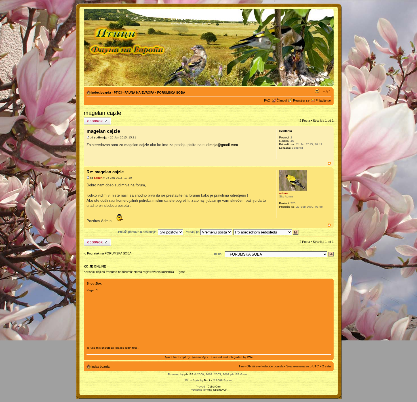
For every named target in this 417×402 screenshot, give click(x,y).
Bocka (208, 380)
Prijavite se (323, 100)
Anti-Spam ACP (217, 389)
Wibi (249, 357)
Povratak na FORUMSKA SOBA (109, 253)
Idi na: (218, 254)
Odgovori (90, 119)
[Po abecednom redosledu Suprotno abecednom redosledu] (266, 231)
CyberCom (214, 386)
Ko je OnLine (95, 266)
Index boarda (101, 92)
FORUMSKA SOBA (171, 92)
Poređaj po (192, 231)
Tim (241, 366)
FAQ (267, 100)
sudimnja (100, 137)
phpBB (188, 374)
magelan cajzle (102, 113)
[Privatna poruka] (283, 155)
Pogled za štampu (318, 91)
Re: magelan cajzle (105, 171)
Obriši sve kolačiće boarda (265, 366)
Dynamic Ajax (199, 357)
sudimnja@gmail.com (220, 145)
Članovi (282, 100)
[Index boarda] (128, 47)
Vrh (329, 163)
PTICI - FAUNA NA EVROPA (134, 92)
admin (98, 177)
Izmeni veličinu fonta (327, 91)
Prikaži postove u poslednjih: (138, 231)
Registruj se (301, 100)
